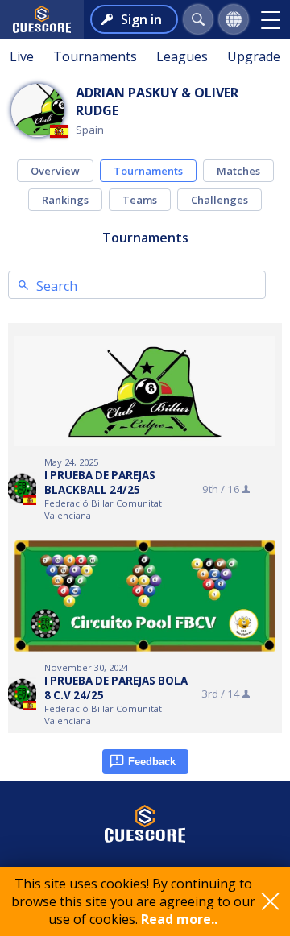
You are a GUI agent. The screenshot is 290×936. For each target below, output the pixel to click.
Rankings (65, 200)
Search (56, 286)
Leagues (182, 56)
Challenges (219, 200)
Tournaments (95, 56)
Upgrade (253, 56)
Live (22, 56)
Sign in (141, 19)
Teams (139, 200)
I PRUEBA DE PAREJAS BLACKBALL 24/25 (99, 482)
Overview (55, 171)
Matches (238, 171)
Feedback (152, 762)
